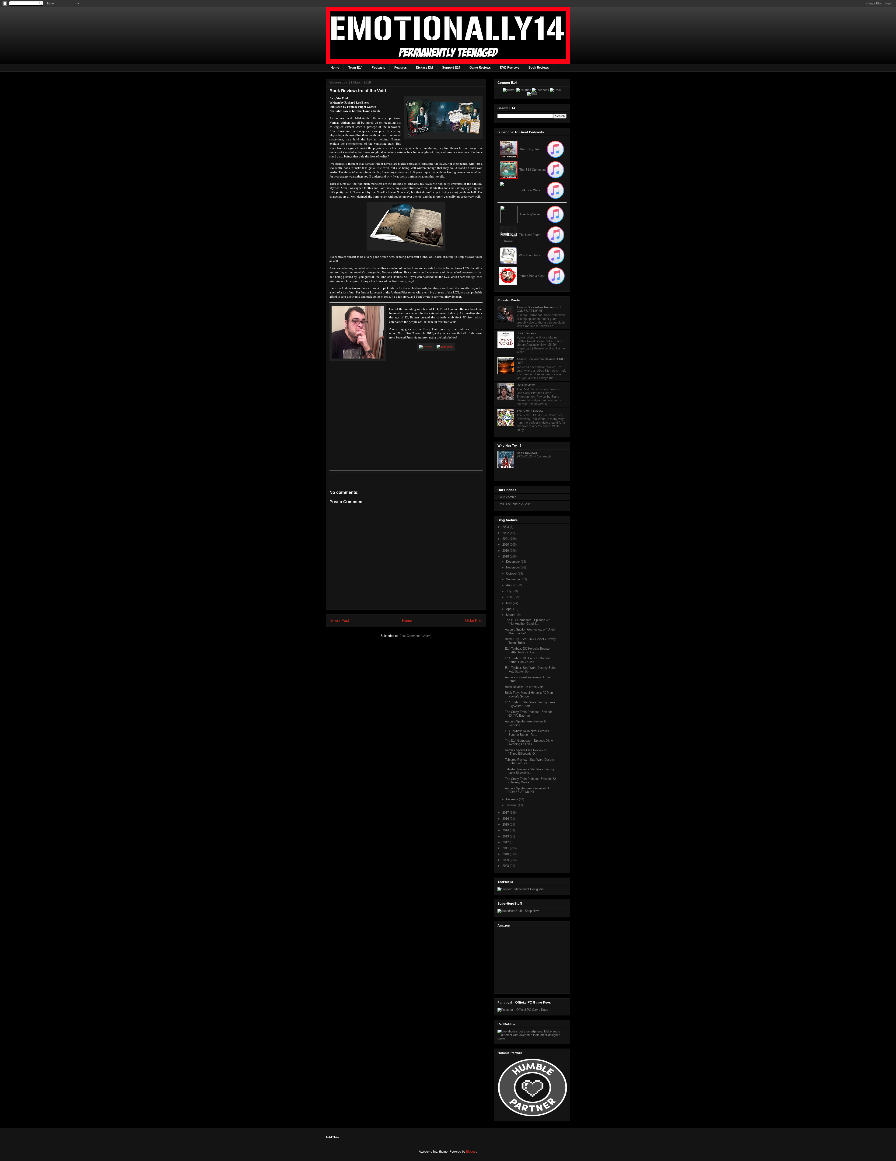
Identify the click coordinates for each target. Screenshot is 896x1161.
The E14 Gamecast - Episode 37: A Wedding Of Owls (529, 742)
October (512, 573)
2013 (506, 836)
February (512, 799)
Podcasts (378, 67)
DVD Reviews (509, 67)
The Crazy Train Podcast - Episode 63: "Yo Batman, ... (529, 713)
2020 (506, 544)
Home (335, 67)
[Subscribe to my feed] (509, 169)
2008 (506, 866)
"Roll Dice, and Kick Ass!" (515, 504)
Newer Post (339, 621)
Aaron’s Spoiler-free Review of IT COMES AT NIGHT (539, 309)
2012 (506, 842)
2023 (506, 527)
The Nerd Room (529, 235)
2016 (506, 818)
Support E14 (451, 67)
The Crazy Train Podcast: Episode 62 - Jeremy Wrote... (530, 780)
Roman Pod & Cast (531, 276)
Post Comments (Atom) (415, 636)
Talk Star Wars (530, 190)
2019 (506, 550)
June (510, 597)
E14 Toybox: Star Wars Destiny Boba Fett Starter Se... (530, 669)
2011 (506, 848)
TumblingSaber (530, 214)
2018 (506, 556)
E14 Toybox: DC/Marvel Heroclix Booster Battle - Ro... (527, 732)
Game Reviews (480, 67)
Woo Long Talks (530, 255)
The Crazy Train (530, 149)
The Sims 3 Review (530, 411)
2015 (506, 824)
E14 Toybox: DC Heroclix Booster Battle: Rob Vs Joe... (527, 650)
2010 (506, 854)
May (509, 603)
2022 (506, 533)
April (509, 609)
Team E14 (355, 67)
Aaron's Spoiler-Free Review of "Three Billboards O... (525, 752)
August (511, 585)
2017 (506, 812)
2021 (506, 538)
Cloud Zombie (506, 497)
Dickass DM (424, 67)
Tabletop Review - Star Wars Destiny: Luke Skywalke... (530, 771)
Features (400, 67)
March (510, 615)
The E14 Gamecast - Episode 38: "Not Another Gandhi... (527, 621)
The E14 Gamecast (532, 169)
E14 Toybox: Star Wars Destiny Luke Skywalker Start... (530, 704)
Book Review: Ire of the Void (524, 687)
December (513, 561)
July (509, 591)
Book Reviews (538, 67)
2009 (506, 860)
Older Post (474, 621)
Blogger (471, 1151)
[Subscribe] (555, 169)
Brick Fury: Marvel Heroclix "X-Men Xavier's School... (529, 694)
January (512, 805)
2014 (506, 830)
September (514, 579)
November (513, 567)
